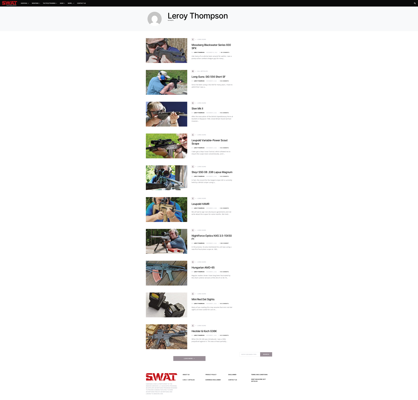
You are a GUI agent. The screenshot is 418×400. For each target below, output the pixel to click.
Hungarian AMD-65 (203, 267)
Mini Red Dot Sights (203, 299)
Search (266, 354)
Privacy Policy (211, 374)
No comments (225, 52)
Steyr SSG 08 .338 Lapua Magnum (212, 172)
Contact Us (232, 380)
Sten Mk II (197, 108)
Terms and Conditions (259, 374)
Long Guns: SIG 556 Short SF (209, 76)
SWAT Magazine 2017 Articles (258, 380)
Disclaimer (232, 374)
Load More (188, 358)
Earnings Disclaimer (213, 380)
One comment (224, 243)
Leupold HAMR (200, 203)
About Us (186, 374)
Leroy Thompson (199, 52)
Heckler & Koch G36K (204, 331)
